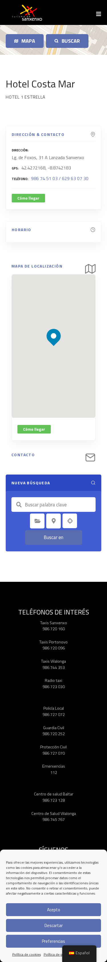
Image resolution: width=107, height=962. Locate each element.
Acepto (53, 909)
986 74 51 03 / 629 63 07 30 (59, 178)
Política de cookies (26, 954)
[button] (53, 326)
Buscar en (53, 537)
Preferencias (53, 941)
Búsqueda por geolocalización (70, 521)
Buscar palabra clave (19, 504)
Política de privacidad (60, 954)
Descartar (54, 925)
